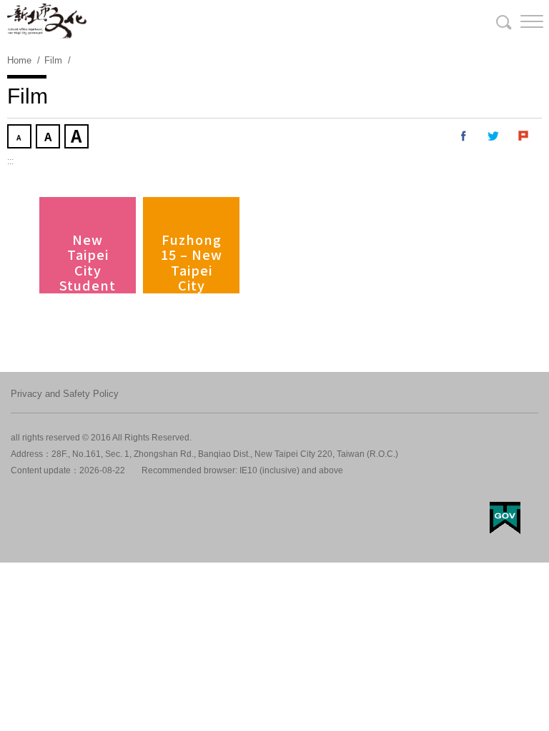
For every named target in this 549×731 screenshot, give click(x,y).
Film (53, 60)
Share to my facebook (464, 136)
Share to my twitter (494, 136)
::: (10, 161)
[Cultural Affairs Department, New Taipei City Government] (46, 21)
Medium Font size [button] (49, 138)
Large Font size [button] (78, 138)
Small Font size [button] (21, 138)
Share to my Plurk (524, 136)
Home (19, 60)
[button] (520, 21)
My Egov (505, 518)
